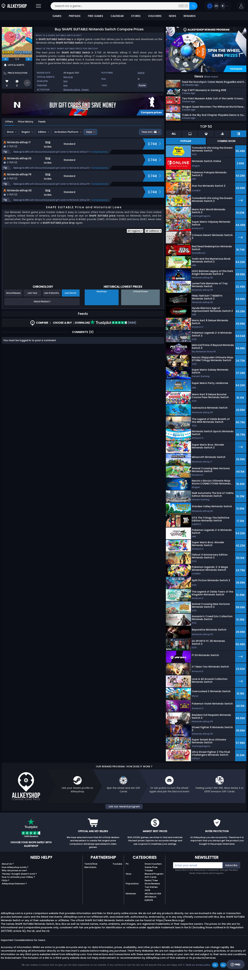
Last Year (32, 293)
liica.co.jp (68, 76)
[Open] (38, 6)
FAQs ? (5, 880)
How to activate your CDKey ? (18, 877)
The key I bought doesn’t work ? (19, 873)
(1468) (131, 322)
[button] (241, 6)
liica (65, 81)
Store (10, 132)
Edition (42, 132)
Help (237, 964)
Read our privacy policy (198, 964)
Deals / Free (151, 880)
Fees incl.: (147, 132)
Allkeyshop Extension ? (14, 883)
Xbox (128, 873)
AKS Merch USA (153, 893)
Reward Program (154, 873)
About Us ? (8, 863)
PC (127, 863)
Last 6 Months (51, 293)
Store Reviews (152, 883)
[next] (28, 59)
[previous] (5, 59)
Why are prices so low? (14, 870)
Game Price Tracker (151, 869)
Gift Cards (150, 877)
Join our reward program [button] (124, 806)
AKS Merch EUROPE (150, 898)
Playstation (132, 883)
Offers (9, 121)
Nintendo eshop (71, 89)
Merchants (90, 867)
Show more (211, 76)
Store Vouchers (153, 863)
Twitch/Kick (90, 863)
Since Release (13, 293)
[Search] (193, 6)
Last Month (70, 293)
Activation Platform (66, 132)
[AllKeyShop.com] (14, 6)
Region (26, 132)
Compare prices (99, 151)
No (223, 965)
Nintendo (131, 893)
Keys (89, 132)
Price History (25, 121)
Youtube (117, 863)
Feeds (42, 121)
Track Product (42, 301)
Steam (85, 89)
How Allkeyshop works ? (15, 867)
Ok (215, 965)
